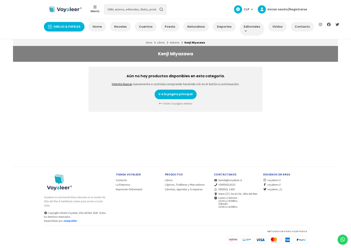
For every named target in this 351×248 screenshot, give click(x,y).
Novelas (120, 27)
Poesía (170, 27)
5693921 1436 (226, 189)
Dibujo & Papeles (67, 27)
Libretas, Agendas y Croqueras (184, 189)
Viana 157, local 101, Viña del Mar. (238, 193)
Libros (161, 42)
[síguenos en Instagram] (320, 24)
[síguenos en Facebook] (329, 24)
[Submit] (161, 9)
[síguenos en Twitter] (337, 24)
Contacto (302, 27)
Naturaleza (196, 27)
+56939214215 (226, 184)
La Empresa (123, 184)
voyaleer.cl (274, 180)
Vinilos (277, 27)
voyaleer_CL (275, 189)
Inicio (149, 42)
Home (97, 27)
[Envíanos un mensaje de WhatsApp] (343, 240)
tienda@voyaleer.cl (230, 180)
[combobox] (135, 9)
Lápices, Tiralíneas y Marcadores (185, 184)
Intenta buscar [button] (122, 84)
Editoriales (252, 27)
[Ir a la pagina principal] (65, 9)
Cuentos (146, 27)
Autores (175, 42)
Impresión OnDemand (129, 189)
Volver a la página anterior (177, 103)
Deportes (224, 27)
